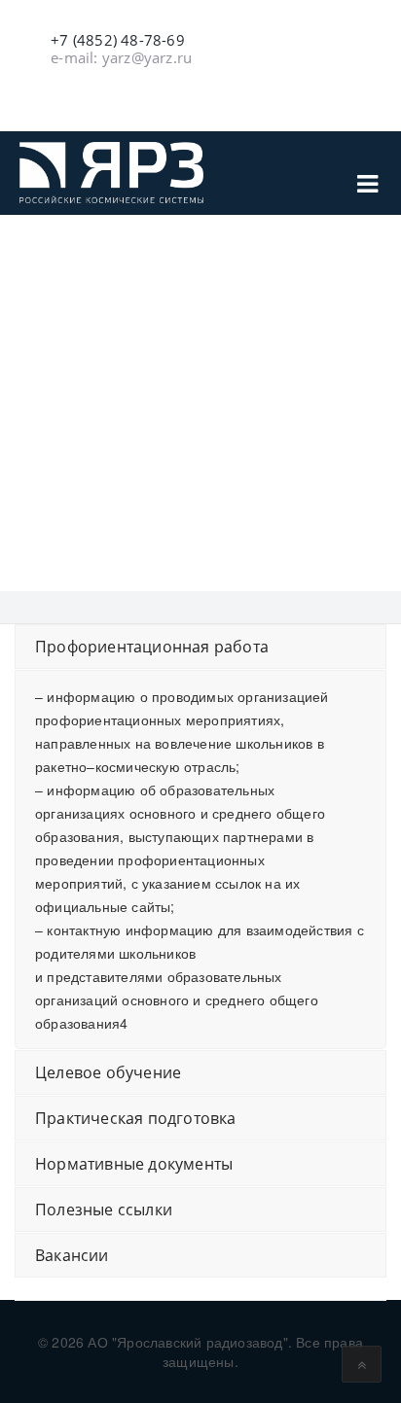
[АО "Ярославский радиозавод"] (111, 172)
